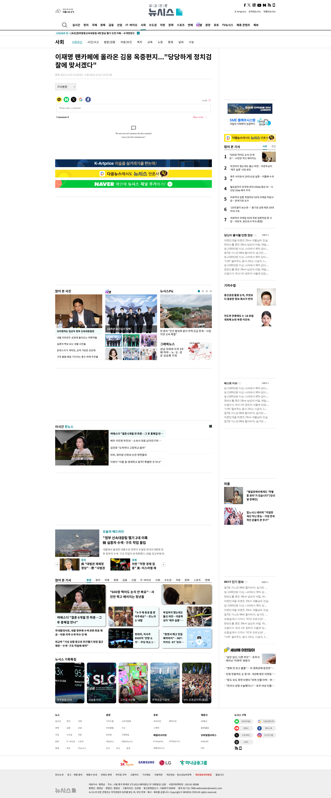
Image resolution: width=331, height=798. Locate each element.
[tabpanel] (186, 316)
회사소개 (59, 774)
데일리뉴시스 (127, 741)
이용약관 (158, 774)
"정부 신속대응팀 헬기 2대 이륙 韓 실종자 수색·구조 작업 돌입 (125, 540)
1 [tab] (199, 291)
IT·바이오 (131, 25)
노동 (160, 42)
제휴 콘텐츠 (243, 25)
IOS (202, 748)
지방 (162, 25)
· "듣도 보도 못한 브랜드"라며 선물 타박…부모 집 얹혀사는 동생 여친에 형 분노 (250, 680)
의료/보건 (126, 42)
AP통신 (204, 721)
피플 (227, 483)
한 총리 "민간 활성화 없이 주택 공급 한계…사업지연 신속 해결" (185, 332)
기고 (123, 727)
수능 (191, 42)
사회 (143, 25)
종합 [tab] (273, 146)
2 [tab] (203, 291)
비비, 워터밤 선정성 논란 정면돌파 (128, 455)
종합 (89, 580)
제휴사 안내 (91, 774)
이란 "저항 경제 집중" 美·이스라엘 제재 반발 (144, 568)
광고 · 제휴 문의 (74, 774)
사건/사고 (93, 42)
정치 (86, 25)
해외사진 (173, 721)
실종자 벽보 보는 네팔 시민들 (71, 344)
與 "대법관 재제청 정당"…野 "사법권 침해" (93, 568)
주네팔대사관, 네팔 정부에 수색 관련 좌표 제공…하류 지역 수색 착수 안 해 (79, 632)
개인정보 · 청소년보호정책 (178, 774)
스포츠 (181, 25)
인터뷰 (109, 734)
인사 (108, 748)
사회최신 (77, 42)
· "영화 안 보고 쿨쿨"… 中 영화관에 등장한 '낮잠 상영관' (250, 668)
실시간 (76, 25)
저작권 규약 (121, 774)
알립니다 (219, 774)
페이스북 (268, 728)
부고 (118, 748)
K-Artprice (240, 11)
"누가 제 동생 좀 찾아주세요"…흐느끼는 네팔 (145, 616)
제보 (256, 25)
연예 (190, 25)
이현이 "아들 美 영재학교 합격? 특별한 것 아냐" (135, 462)
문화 (171, 25)
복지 (139, 42)
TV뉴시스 (227, 25)
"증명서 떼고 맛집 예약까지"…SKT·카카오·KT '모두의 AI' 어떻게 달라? (173, 638)
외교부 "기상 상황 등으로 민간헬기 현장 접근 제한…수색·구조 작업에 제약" (79, 644)
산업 (119, 25)
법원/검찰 (109, 42)
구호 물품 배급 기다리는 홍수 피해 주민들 (77, 356)
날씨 (181, 42)
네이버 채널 (245, 721)
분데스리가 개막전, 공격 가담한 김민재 (76, 350)
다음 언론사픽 (268, 721)
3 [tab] (207, 291)
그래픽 (156, 727)
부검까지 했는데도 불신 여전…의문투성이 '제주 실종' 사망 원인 (173, 616)
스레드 (245, 742)
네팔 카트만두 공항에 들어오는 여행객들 (77, 337)
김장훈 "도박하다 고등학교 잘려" (128, 448)
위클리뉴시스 (269, 11)
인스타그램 (268, 735)
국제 (94, 25)
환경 (170, 42)
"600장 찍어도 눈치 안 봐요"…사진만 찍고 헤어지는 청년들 (132, 594)
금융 (111, 25)
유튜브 (245, 728)
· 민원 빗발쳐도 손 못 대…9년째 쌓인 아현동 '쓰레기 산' (250, 674)
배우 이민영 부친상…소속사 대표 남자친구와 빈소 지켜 (137, 441)
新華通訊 (205, 727)
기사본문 (62, 87)
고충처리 (134, 774)
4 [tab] (211, 291)
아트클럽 (110, 727)
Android (204, 741)
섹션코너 (110, 741)
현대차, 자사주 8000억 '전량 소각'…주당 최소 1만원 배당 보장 (145, 638)
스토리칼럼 (126, 721)
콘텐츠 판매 (106, 774)
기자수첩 (230, 285)
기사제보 (146, 774)
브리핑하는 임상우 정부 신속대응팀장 (75, 331)
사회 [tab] (265, 146)
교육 (150, 42)
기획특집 (125, 734)
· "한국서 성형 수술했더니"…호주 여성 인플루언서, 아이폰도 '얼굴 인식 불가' (250, 685)
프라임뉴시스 (255, 11)
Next (164, 565)
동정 (128, 748)
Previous (57, 565)
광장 (207, 25)
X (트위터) (246, 735)
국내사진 (157, 721)
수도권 (153, 25)
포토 (216, 25)
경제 (102, 25)
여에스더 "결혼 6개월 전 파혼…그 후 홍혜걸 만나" (137, 433)
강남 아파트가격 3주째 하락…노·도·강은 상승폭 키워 (172, 352)
